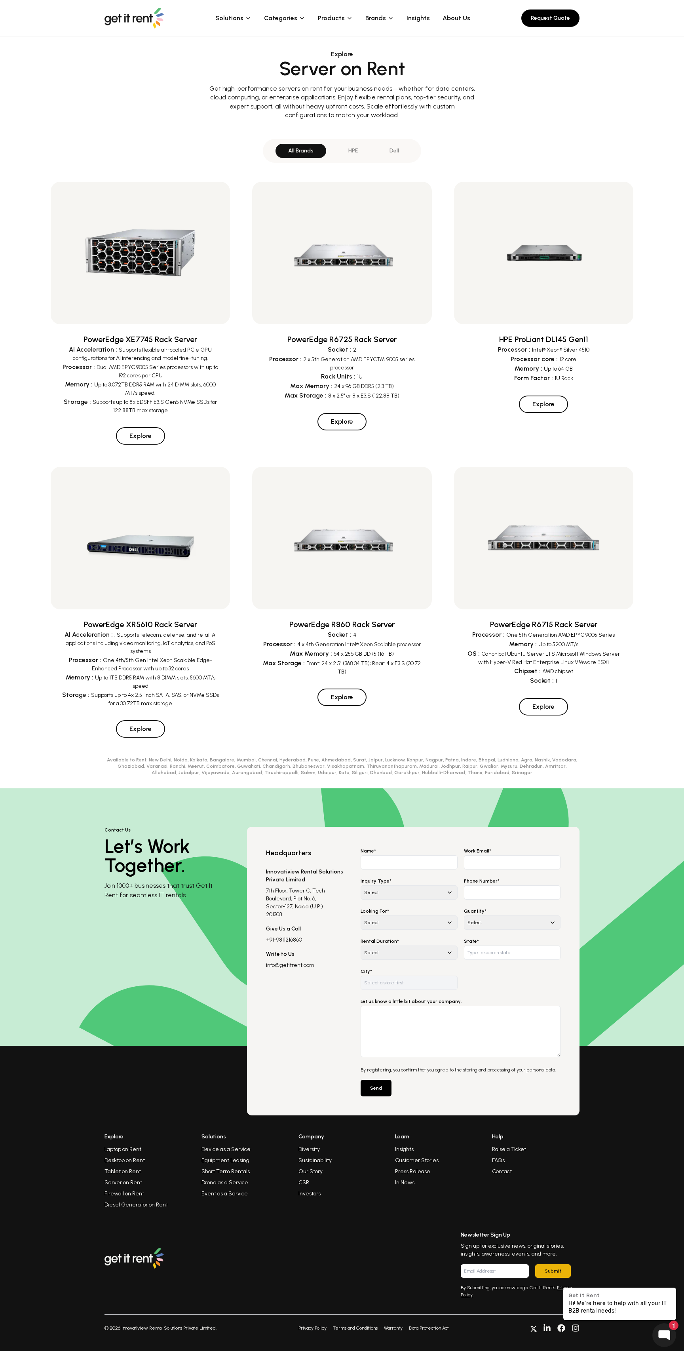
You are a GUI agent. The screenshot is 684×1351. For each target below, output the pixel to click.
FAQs (498, 1160)
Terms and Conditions (355, 1328)
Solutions (229, 18)
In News (404, 1182)
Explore (140, 436)
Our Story (310, 1171)
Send (376, 1088)
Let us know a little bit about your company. (411, 1001)
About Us (456, 18)
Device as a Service (226, 1149)
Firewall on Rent (124, 1193)
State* (471, 941)
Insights (418, 18)
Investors (309, 1193)
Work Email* (477, 851)
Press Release (412, 1171)
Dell (394, 150)
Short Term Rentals (225, 1171)
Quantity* (475, 911)
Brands (375, 18)
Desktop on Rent (124, 1160)
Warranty (393, 1328)
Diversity (309, 1149)
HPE (353, 150)
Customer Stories (417, 1160)
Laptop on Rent (122, 1149)
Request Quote (550, 18)
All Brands (301, 150)
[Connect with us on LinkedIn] (547, 1328)
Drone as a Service (224, 1182)
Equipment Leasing (225, 1160)
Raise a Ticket (509, 1149)
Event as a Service (224, 1193)
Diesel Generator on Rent (136, 1204)
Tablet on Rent (122, 1171)
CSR (303, 1182)
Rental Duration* (380, 941)
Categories (280, 18)
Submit (553, 1271)
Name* (368, 851)
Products (331, 18)
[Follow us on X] (533, 1328)
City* (366, 971)
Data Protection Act (429, 1328)
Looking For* (375, 911)
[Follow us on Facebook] (561, 1328)
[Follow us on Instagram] (576, 1328)
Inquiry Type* (376, 881)
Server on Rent (123, 1182)
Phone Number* (482, 881)
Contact (502, 1171)
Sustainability (315, 1160)
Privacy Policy (312, 1328)
